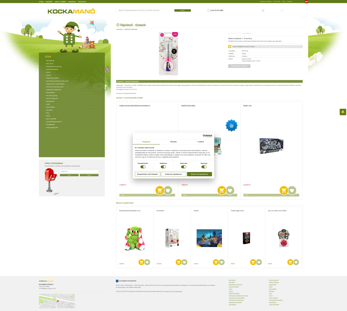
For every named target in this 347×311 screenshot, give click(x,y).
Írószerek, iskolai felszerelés (55, 87)
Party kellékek (50, 107)
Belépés (289, 1)
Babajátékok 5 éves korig (53, 66)
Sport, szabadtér (51, 119)
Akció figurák (50, 60)
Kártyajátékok (50, 92)
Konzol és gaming (51, 95)
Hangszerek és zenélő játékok (55, 84)
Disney (48, 72)
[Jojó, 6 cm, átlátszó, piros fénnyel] (283, 238)
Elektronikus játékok (52, 78)
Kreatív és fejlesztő (52, 98)
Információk (277, 1)
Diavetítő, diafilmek (52, 69)
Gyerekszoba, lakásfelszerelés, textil (57, 81)
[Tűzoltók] (209, 238)
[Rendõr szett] (271, 146)
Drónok (48, 75)
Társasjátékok (50, 124)
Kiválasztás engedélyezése (173, 174)
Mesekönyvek (50, 101)
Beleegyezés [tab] (146, 142)
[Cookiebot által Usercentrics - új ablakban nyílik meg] (204, 135)
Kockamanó (119, 29)
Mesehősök (49, 2)
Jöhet (69, 175)
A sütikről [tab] (201, 142)
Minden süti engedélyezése (199, 174)
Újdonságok (72, 2)
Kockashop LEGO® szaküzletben (173, 291)
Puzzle (48, 116)
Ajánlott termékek (60, 2)
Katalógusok (82, 2)
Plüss (47, 113)
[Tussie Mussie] (172, 238)
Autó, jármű (49, 63)
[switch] (163, 166)
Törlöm (89, 175)
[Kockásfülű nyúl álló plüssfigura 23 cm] (134, 238)
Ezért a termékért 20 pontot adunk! (243, 46)
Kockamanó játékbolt (266, 1)
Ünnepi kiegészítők (52, 127)
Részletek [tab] (173, 142)
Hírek (283, 1)
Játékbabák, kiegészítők (53, 90)
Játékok (41, 2)
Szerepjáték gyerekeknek (130, 29)
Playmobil (49, 110)
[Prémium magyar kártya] (246, 238)
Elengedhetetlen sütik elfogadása (147, 174)
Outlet (48, 104)
